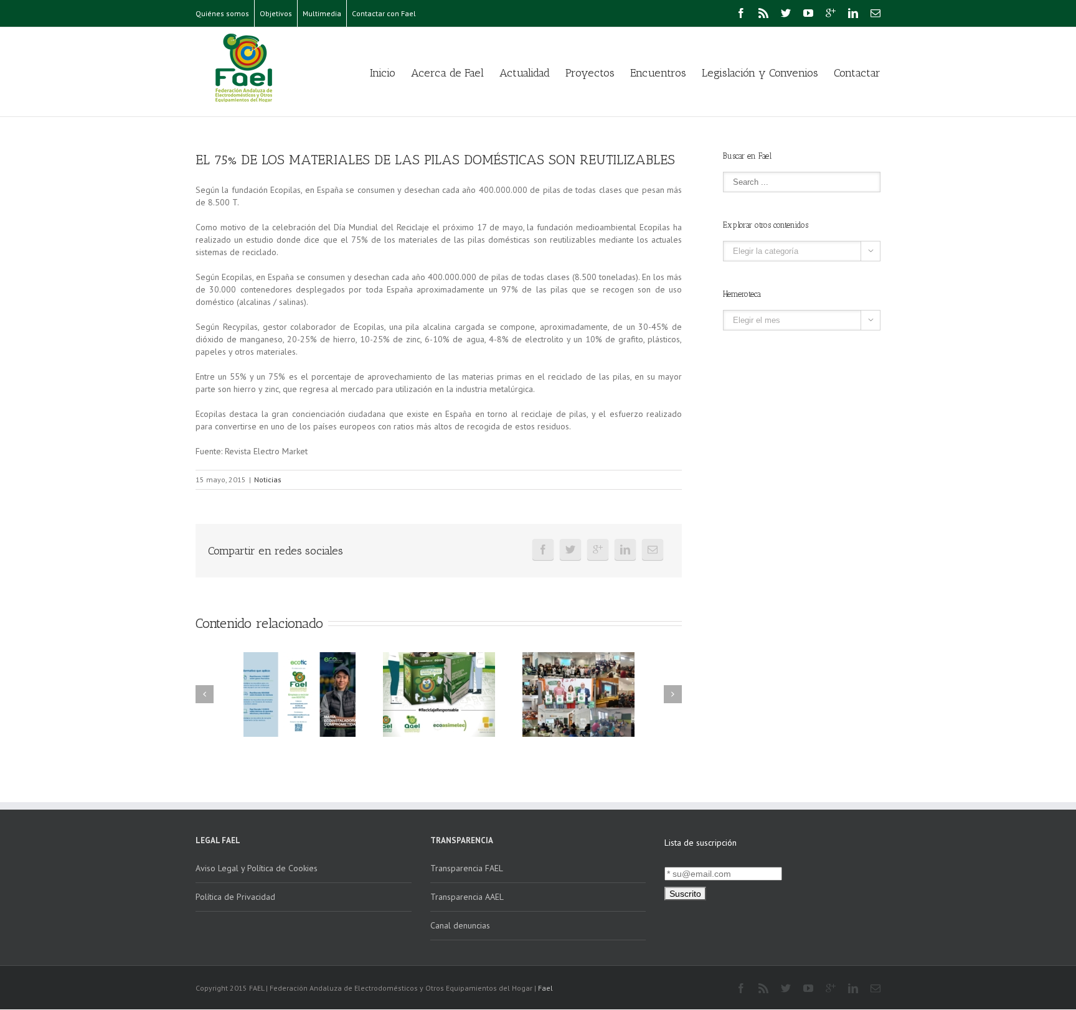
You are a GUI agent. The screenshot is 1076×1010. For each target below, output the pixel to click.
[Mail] (875, 13)
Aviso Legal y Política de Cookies (257, 868)
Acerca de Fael (447, 73)
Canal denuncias (460, 925)
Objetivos (276, 13)
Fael (545, 988)
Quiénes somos (222, 13)
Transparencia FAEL (466, 868)
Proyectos (590, 73)
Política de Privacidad (235, 896)
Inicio (382, 73)
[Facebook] (741, 13)
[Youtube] (808, 13)
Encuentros (658, 73)
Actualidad (524, 73)
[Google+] (831, 13)
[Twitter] (786, 13)
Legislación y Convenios (760, 73)
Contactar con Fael (384, 13)
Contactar (857, 73)
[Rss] (763, 13)
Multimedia (322, 13)
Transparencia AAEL (467, 896)
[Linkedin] (853, 13)
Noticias (267, 479)
